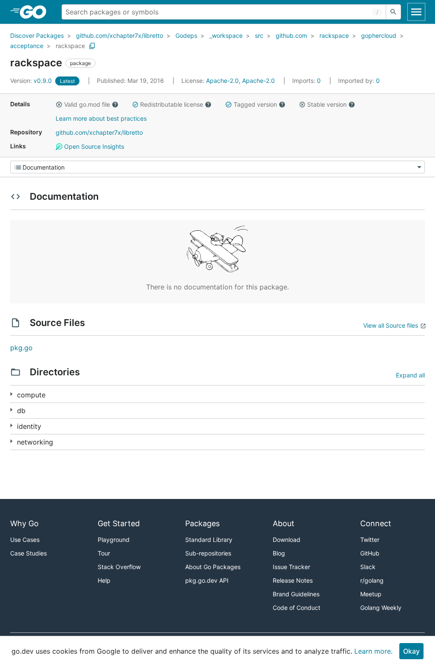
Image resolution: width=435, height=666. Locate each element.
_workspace (226, 35)
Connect (375, 523)
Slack (368, 566)
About (283, 523)
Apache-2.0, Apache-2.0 (240, 80)
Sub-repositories (208, 553)
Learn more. (373, 651)
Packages (202, 523)
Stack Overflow (119, 566)
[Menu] (217, 167)
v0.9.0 (32, 80)
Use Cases (25, 539)
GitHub (369, 553)
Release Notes (293, 580)
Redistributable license (171, 104)
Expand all (410, 375)
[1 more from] (11, 394)
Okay (411, 651)
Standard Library (208, 539)
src (259, 35)
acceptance (26, 45)
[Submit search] (393, 12)
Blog (279, 553)
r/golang (372, 580)
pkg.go (21, 347)
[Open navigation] (416, 11)
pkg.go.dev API (207, 580)
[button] (59, 104)
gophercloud (378, 35)
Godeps (186, 35)
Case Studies (28, 553)
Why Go (24, 523)
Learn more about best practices (101, 118)
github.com (291, 35)
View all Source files (390, 325)
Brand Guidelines (296, 594)
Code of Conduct (296, 607)
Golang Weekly (380, 607)
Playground (114, 539)
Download (286, 539)
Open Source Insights (93, 146)
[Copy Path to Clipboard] (92, 46)
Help (104, 580)
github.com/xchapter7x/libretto (119, 35)
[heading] (36, 12)
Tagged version (255, 104)
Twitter (369, 539)
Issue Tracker (291, 566)
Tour (104, 553)
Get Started (119, 523)
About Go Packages (212, 566)
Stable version (326, 104)
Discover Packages (37, 35)
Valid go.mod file (87, 104)
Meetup (370, 594)
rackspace (334, 35)
